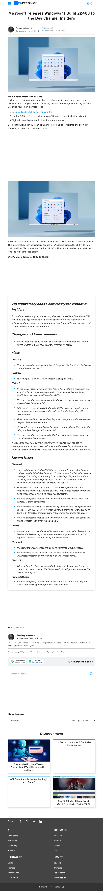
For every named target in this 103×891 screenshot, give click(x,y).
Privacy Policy (45, 887)
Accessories (13, 873)
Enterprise (12, 841)
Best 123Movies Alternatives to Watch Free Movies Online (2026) (74, 803)
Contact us (59, 887)
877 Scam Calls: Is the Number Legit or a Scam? (28, 781)
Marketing (12, 846)
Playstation (13, 878)
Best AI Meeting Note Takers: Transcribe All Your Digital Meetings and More (29, 767)
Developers (13, 836)
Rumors (11, 868)
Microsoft (20, 627)
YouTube (34, 821)
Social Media (59, 873)
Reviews (57, 863)
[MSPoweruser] (25, 3)
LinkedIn (40, 821)
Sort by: (76, 720)
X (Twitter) (27, 821)
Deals (10, 863)
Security (11, 850)
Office (56, 850)
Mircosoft (58, 836)
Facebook (20, 821)
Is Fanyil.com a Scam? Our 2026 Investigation (74, 744)
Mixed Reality (60, 878)
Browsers (58, 868)
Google (57, 846)
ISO (54, 473)
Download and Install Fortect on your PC (32, 112)
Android (57, 841)
